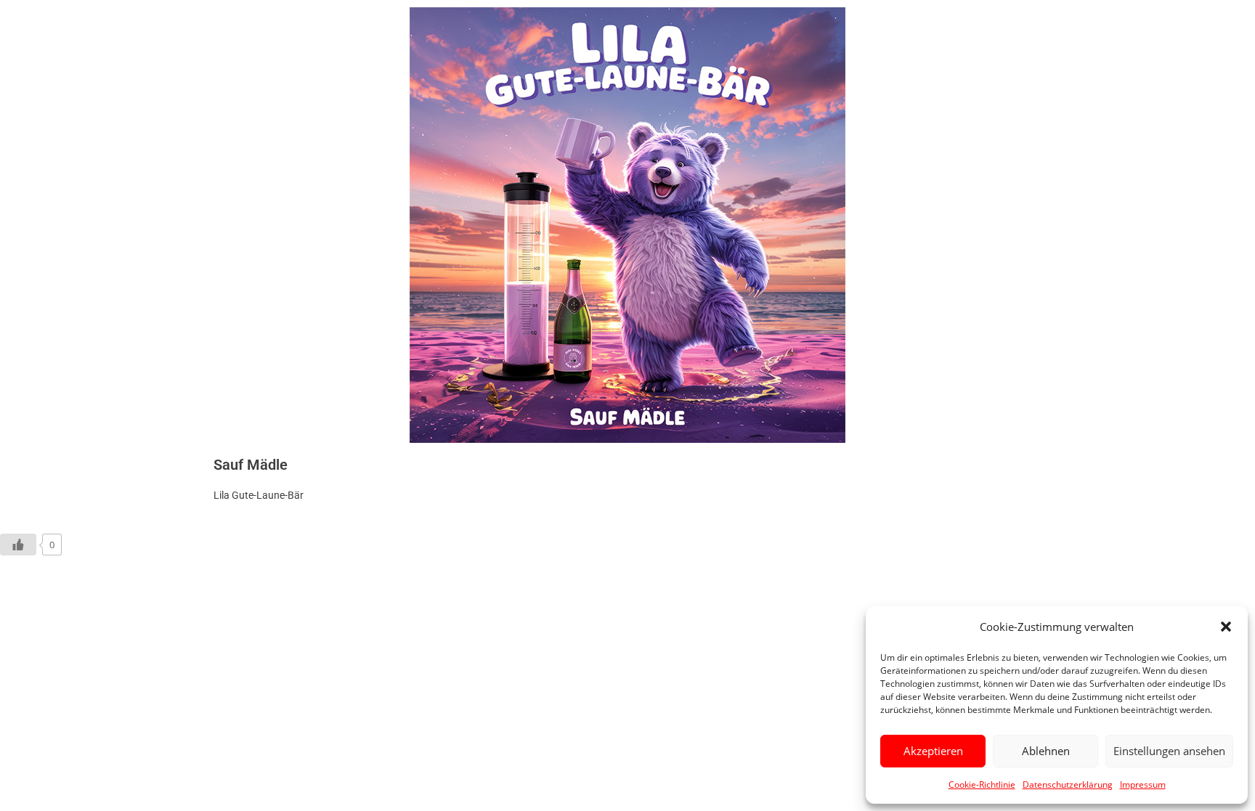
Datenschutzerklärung (1068, 784)
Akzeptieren (933, 750)
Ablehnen (1046, 750)
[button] (1226, 626)
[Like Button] (18, 544)
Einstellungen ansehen (1169, 750)
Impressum (1143, 784)
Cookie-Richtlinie (982, 784)
